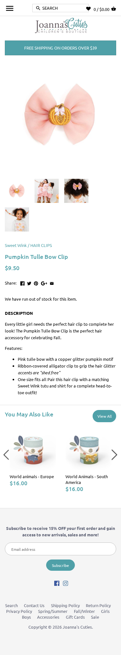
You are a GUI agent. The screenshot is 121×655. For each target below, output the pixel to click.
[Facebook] (56, 583)
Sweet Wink (16, 245)
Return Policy (98, 605)
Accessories (48, 617)
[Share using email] (52, 282)
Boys (26, 617)
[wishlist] (90, 8)
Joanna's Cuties (77, 627)
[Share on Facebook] (22, 282)
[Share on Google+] (44, 282)
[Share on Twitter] (29, 282)
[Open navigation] (10, 8)
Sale (95, 617)
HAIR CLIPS (41, 245)
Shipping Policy (65, 605)
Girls (105, 611)
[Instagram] (65, 583)
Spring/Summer (52, 611)
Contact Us (34, 605)
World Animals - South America (87, 479)
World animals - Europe (32, 476)
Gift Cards (75, 617)
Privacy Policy (19, 611)
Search (11, 605)
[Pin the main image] (36, 282)
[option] (33, 456)
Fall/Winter (84, 611)
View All (104, 416)
